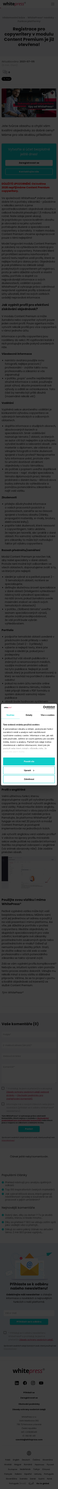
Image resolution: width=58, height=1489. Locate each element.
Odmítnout (29, 779)
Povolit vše (29, 761)
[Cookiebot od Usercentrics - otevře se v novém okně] (43, 707)
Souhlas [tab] (10, 715)
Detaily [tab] (29, 715)
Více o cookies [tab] (47, 715)
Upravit (27, 770)
